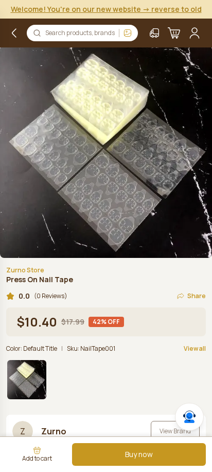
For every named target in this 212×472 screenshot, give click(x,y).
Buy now (139, 454)
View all (195, 349)
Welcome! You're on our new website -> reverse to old (106, 9)
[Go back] (14, 33)
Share (196, 296)
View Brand (175, 431)
